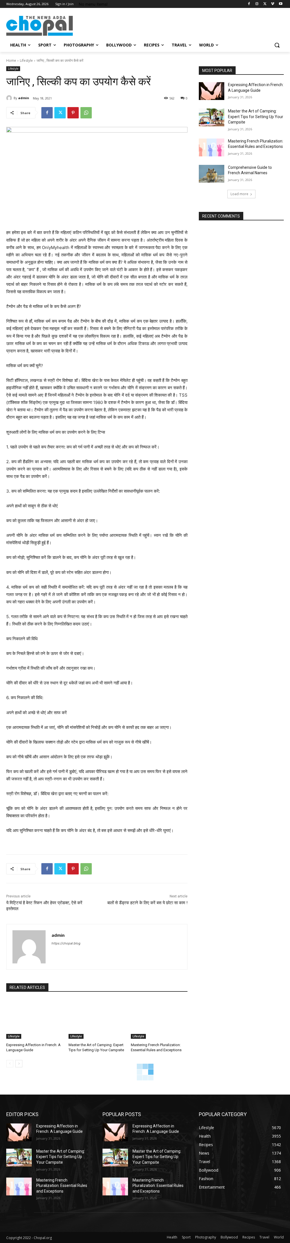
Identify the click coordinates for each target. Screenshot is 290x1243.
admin (23, 98)
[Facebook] (249, 4)
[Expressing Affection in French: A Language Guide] (34, 1019)
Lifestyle (26, 60)
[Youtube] (280, 4)
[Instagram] (257, 4)
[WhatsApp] (86, 112)
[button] (277, 45)
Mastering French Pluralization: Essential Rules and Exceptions (61, 1185)
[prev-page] (9, 1063)
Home (11, 60)
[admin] (10, 98)
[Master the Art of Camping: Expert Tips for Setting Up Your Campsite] (97, 1019)
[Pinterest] (73, 112)
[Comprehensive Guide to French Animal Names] (211, 174)
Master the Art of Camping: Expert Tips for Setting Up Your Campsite (255, 116)
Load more (239, 193)
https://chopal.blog (66, 943)
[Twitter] (265, 4)
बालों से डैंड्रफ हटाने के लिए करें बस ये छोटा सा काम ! (147, 902)
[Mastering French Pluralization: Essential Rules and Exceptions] (159, 1019)
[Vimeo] (272, 4)
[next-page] (18, 1063)
